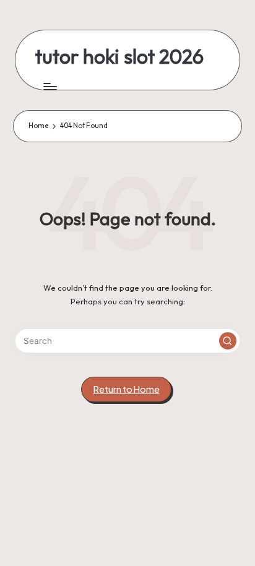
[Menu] (49, 86)
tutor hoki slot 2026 (119, 56)
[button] (227, 340)
